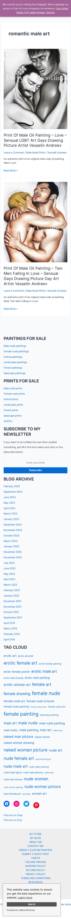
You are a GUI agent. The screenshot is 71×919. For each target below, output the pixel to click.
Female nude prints (14, 393)
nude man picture (13, 779)
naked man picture (18, 736)
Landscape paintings (15, 362)
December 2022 (13, 551)
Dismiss (50, 12)
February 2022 (12, 590)
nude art (55, 750)
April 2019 (9, 623)
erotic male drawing (13, 678)
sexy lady (26, 794)
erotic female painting (50, 663)
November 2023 (13, 530)
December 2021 (12, 601)
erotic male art (44, 671)
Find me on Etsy (13, 820)
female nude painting (16, 706)
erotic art (10, 656)
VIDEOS (35, 858)
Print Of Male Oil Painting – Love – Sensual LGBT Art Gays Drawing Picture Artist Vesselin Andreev (35, 140)
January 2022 (11, 595)
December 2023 (13, 524)
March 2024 (10, 513)
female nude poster (39, 707)
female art (41, 684)
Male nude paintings (15, 345)
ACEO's (8, 421)
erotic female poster (17, 671)
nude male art (16, 766)
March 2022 (10, 584)
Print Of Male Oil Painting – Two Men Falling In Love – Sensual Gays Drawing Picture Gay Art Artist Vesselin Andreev (33, 276)
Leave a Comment (14, 152)
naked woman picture (25, 749)
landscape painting (49, 715)
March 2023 (10, 541)
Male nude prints (13, 388)
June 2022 (10, 568)
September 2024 (13, 491)
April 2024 (9, 508)
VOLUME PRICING (35, 862)
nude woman (36, 778)
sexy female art (12, 793)
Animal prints (11, 399)
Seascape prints (13, 415)
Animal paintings (13, 356)
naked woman (42, 737)
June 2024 (10, 497)
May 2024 (9, 502)
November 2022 (13, 557)
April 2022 (9, 579)
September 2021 (13, 617)
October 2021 (11, 612)
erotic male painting (37, 677)
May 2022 (9, 573)
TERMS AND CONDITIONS (35, 878)
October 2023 (11, 535)
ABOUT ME (35, 842)
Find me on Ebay (13, 815)
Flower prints (11, 410)
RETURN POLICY (35, 870)
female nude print (57, 706)
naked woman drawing (19, 742)
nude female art (19, 758)
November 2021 (13, 606)
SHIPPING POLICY (35, 866)
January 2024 (11, 519)
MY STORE (35, 834)
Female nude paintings (16, 351)
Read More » (11, 171)
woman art (39, 793)
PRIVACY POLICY (35, 874)
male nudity (11, 730)
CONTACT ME (36, 846)
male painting (28, 730)
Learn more (25, 897)
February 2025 (12, 486)
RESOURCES (35, 882)
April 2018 (9, 639)
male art (10, 723)
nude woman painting (13, 787)
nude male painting (33, 772)
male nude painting (52, 723)
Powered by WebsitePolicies (21, 910)
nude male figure (13, 772)
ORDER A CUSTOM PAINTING (35, 850)
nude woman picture (42, 786)
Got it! (31, 904)
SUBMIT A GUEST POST (35, 854)
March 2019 (10, 628)
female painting (21, 714)
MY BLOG (35, 838)
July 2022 (9, 562)
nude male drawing (39, 766)
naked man (58, 730)
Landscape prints (13, 404)
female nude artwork (40, 701)
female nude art (14, 701)
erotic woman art (17, 685)
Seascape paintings (15, 373)
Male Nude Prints (35, 152)
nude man (49, 772)
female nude (46, 693)
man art (46, 730)
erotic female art (20, 663)
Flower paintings (13, 367)
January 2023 (11, 546)
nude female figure (43, 759)
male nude (28, 722)
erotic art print (25, 656)
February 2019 (12, 634)
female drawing (17, 693)
